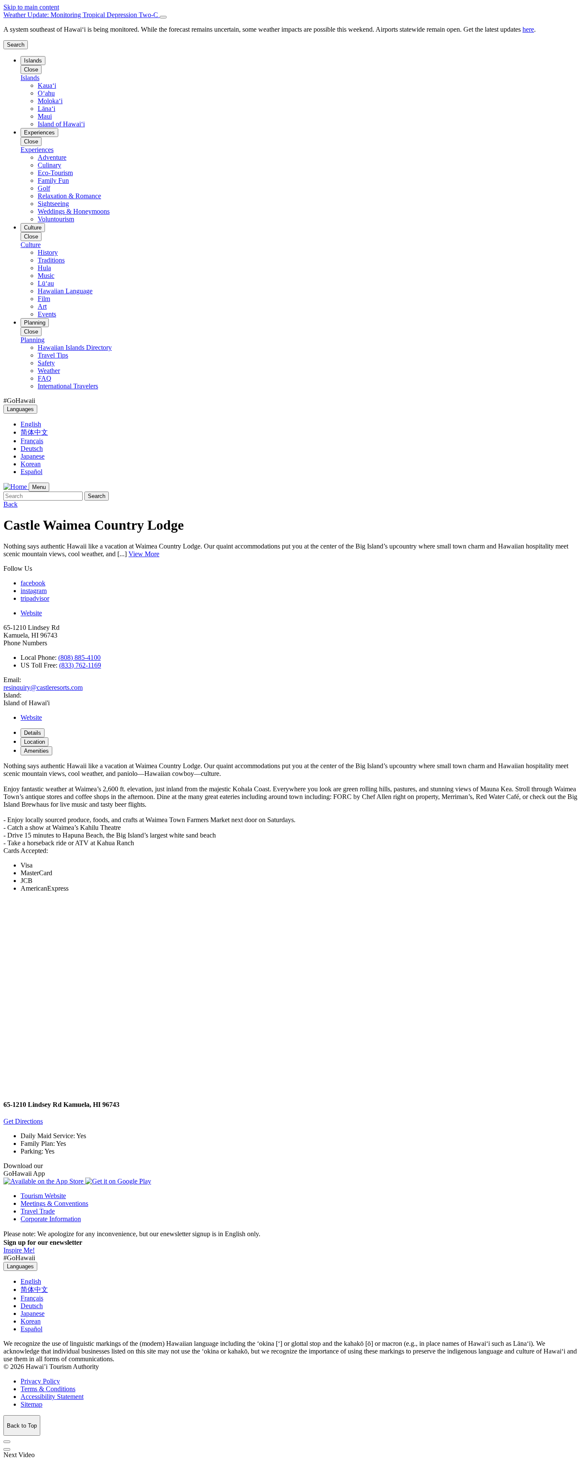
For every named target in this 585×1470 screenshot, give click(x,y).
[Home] (16, 486)
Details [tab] (32, 733)
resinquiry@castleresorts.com (43, 687)
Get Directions (23, 1121)
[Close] (163, 17)
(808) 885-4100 (79, 657)
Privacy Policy (40, 1381)
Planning (34, 322)
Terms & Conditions (48, 1388)
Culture (33, 227)
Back (10, 504)
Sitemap (31, 1404)
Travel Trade (38, 1211)
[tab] (292, 15)
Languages (20, 409)
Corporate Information (51, 1219)
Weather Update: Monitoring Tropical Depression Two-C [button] (81, 14)
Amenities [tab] (36, 751)
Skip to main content (31, 7)
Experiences (39, 132)
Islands (33, 60)
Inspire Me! (19, 1250)
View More (143, 554)
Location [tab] (34, 742)
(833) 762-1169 (80, 665)
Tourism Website (43, 1195)
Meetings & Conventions (54, 1203)
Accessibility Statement (52, 1396)
